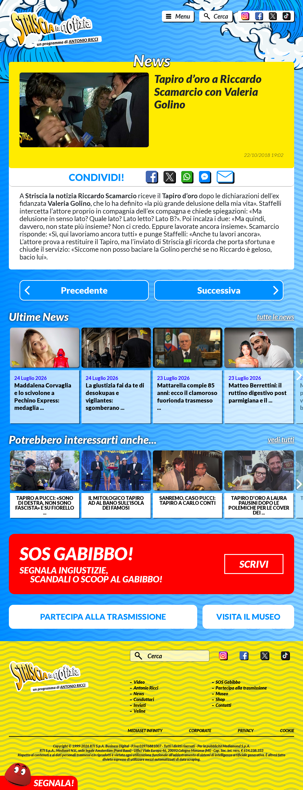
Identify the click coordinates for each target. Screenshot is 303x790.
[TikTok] (287, 16)
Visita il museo (248, 616)
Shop (220, 699)
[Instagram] (245, 16)
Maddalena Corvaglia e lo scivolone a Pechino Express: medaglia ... (42, 396)
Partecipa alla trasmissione (103, 616)
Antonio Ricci (146, 687)
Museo (222, 693)
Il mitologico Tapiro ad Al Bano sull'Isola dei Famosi (116, 503)
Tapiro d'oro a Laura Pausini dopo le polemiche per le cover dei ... (258, 505)
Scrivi (253, 564)
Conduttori (144, 699)
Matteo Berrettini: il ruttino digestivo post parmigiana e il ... (257, 393)
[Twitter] (273, 16)
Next (299, 375)
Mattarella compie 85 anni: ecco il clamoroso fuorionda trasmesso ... (187, 396)
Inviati (140, 705)
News (139, 693)
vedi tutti (281, 439)
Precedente (84, 290)
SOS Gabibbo (228, 682)
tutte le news (275, 316)
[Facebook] (259, 16)
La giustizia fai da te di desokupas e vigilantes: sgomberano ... (115, 396)
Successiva (218, 290)
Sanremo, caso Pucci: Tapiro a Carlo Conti (187, 500)
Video (139, 682)
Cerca (221, 16)
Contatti (223, 705)
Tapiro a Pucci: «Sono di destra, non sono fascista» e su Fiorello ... (44, 505)
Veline (140, 710)
